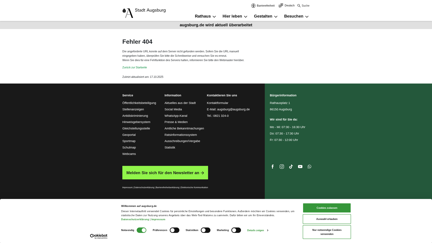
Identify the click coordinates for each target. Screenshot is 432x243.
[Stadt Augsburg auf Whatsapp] (309, 167)
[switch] (174, 230)
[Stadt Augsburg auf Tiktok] (291, 167)
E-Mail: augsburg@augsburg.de (228, 109)
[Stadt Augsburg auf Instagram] (282, 167)
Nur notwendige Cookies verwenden (327, 231)
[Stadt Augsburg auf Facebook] (272, 167)
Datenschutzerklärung (135, 219)
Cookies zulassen (327, 207)
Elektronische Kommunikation (194, 187)
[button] (206, 16)
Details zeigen (255, 230)
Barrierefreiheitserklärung (167, 187)
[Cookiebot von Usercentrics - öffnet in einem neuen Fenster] (99, 236)
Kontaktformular (217, 103)
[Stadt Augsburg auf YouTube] (300, 167)
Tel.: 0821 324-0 (218, 115)
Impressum (158, 219)
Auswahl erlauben (327, 219)
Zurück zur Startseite (134, 67)
